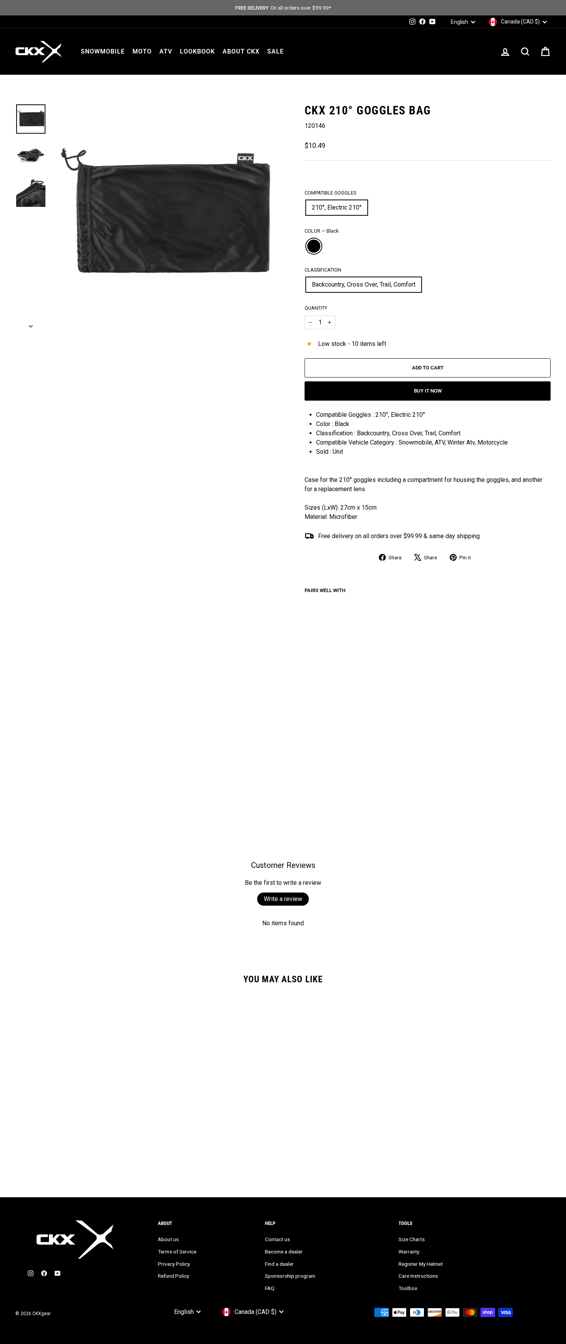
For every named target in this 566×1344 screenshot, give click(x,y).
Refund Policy (173, 1276)
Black (314, 246)
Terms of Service (177, 1251)
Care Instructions (418, 1276)
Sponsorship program (290, 1276)
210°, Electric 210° (337, 207)
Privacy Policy (174, 1264)
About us (168, 1239)
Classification (323, 270)
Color (321, 231)
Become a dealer (284, 1251)
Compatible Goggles (330, 193)
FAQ (270, 1288)
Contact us (277, 1239)
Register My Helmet (421, 1264)
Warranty (409, 1251)
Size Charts (412, 1239)
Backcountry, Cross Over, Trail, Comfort (363, 284)
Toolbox (408, 1288)
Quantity (316, 308)
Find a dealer (279, 1264)
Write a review (283, 899)
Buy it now (428, 391)
